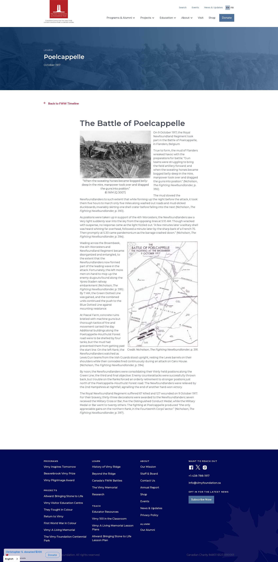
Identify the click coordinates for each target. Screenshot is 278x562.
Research (98, 494)
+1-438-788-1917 (199, 475)
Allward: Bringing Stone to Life (63, 496)
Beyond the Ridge (104, 473)
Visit (201, 17)
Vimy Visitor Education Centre (63, 502)
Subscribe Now (201, 499)
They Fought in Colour (58, 509)
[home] (59, 13)
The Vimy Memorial (104, 487)
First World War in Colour (60, 523)
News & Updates (213, 7)
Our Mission (148, 466)
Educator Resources (105, 511)
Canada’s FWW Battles (107, 480)
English (9, 559)
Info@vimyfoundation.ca (205, 482)
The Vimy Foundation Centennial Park (65, 538)
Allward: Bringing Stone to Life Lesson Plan (111, 538)
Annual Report (149, 487)
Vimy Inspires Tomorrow (60, 466)
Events (195, 7)
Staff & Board (149, 473)
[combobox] (11, 559)
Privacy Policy (149, 515)
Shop (212, 17)
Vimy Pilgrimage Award (59, 480)
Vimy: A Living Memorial (59, 529)
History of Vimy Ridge (106, 466)
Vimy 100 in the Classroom (109, 518)
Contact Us (147, 480)
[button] (121, 17)
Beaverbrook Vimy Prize (59, 473)
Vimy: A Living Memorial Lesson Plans (112, 527)
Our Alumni (147, 529)
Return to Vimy (53, 516)
